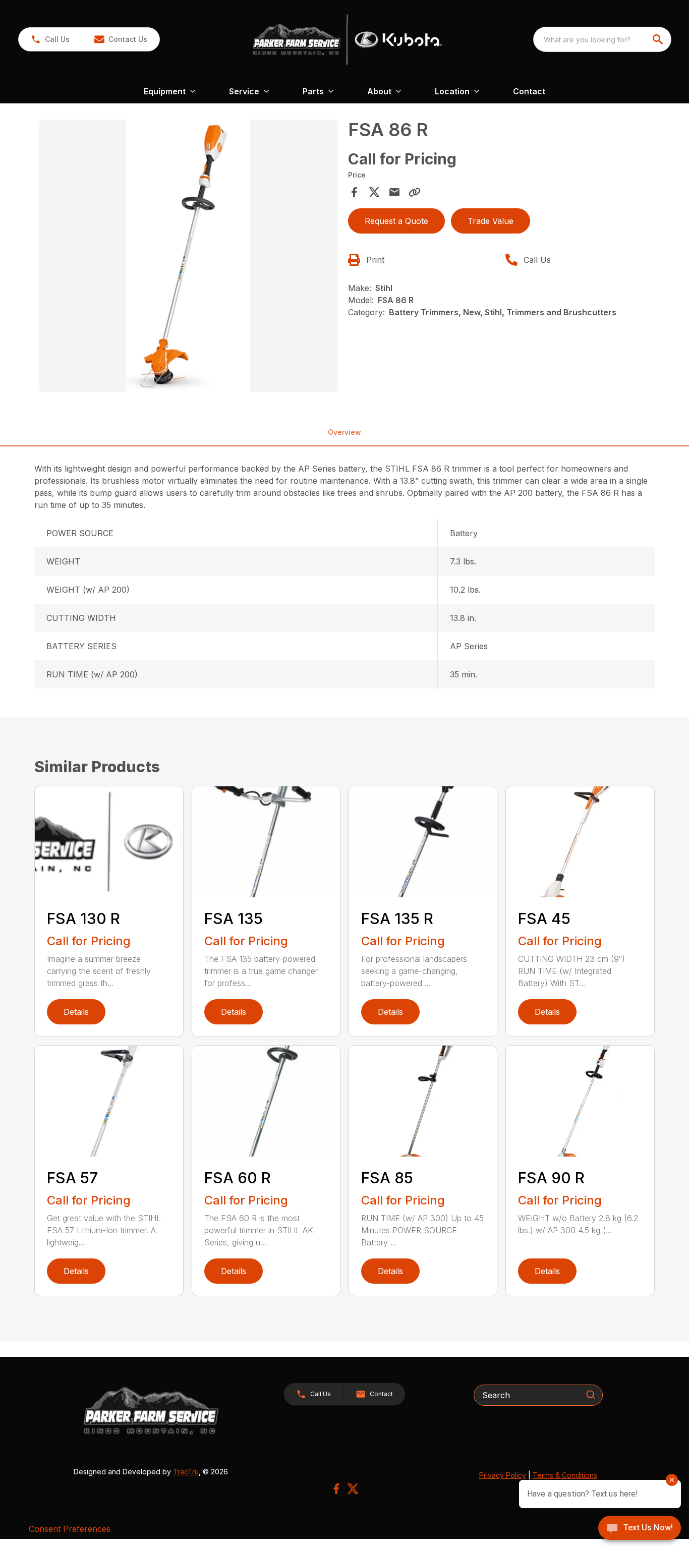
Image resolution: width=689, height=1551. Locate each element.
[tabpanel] (187, 257)
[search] (659, 39)
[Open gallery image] (187, 256)
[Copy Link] (415, 192)
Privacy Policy (502, 1475)
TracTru (186, 1471)
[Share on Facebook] (354, 192)
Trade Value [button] (490, 221)
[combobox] (602, 39)
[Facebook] (336, 1488)
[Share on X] (374, 192)
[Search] (591, 1395)
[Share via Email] (394, 192)
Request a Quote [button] (396, 221)
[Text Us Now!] (639, 1529)
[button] (50, 39)
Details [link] (76, 1012)
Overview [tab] (344, 432)
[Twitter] (353, 1488)
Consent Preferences (69, 1529)
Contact (529, 91)
